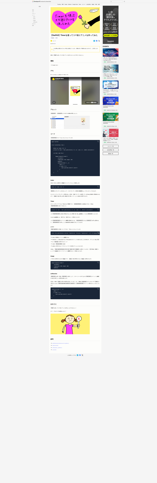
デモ (33, 11)
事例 (96, 4)
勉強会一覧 (110, 153)
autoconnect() (55, 345)
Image (34, 20)
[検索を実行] (111, 1)
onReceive (35, 22)
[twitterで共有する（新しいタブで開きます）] (99, 41)
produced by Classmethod (46, 1)
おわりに (34, 23)
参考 (33, 25)
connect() (54, 349)
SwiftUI (53, 37)
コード (33, 15)
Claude (66, 4)
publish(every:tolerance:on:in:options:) (60, 343)
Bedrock (70, 4)
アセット (34, 13)
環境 (33, 10)
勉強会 (93, 4)
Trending (59, 4)
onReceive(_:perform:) (57, 347)
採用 (99, 4)
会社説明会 (88, 4)
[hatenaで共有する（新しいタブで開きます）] (94, 41)
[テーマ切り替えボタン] (124, 1)
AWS (63, 4)
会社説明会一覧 (110, 150)
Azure (80, 4)
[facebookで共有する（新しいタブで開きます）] (96, 41)
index (34, 16)
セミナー (83, 4)
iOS (56, 37)
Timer (34, 18)
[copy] (98, 141)
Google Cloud (75, 4)
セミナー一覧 (111, 146)
